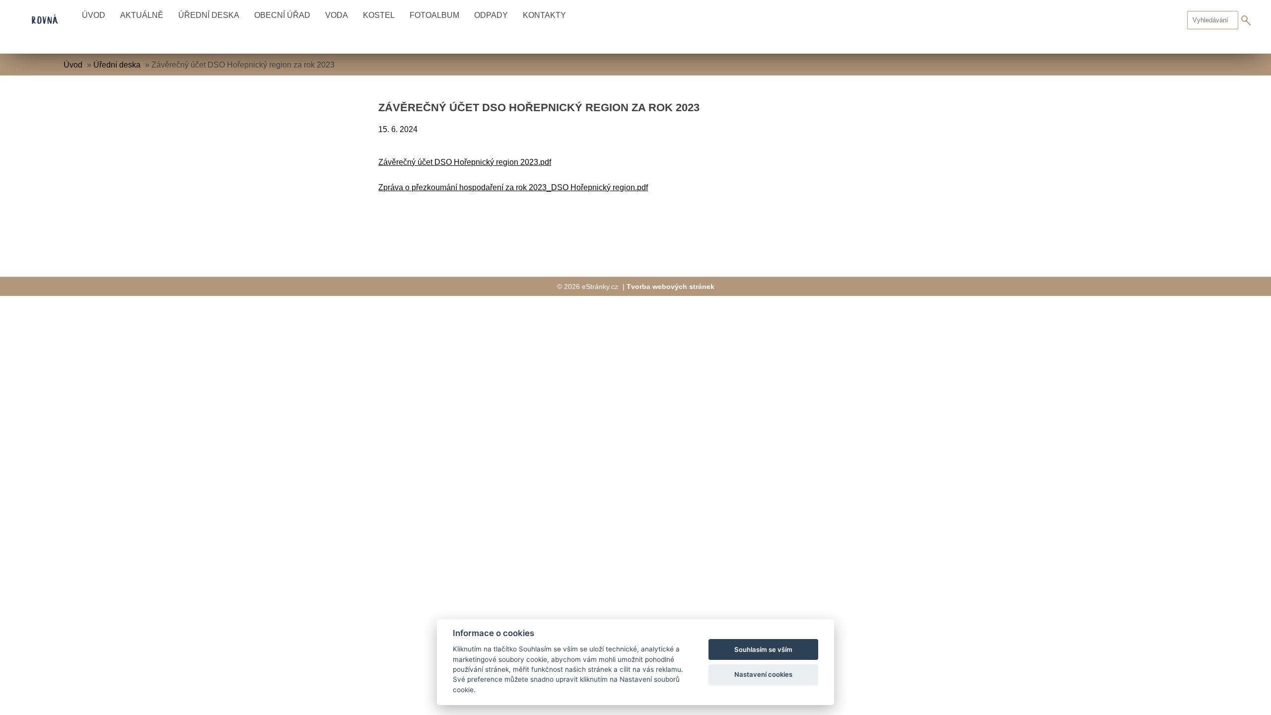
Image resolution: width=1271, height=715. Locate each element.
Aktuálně (141, 15)
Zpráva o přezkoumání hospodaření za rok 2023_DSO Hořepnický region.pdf (513, 187)
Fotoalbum (434, 15)
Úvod (93, 15)
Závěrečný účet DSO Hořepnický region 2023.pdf (464, 162)
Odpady (491, 15)
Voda (336, 15)
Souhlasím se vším (763, 649)
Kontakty (544, 15)
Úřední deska (208, 15)
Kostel (379, 15)
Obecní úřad (282, 15)
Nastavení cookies (763, 674)
